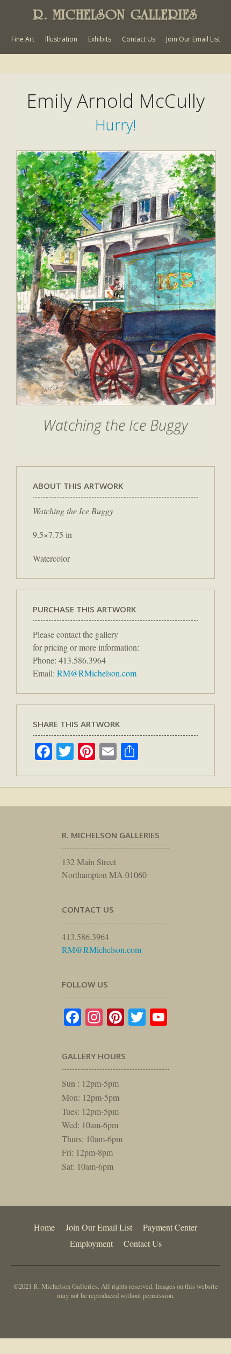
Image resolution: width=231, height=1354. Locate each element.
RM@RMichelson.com (96, 673)
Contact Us (138, 39)
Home (44, 1227)
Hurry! (115, 125)
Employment (91, 1243)
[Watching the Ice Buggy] (116, 410)
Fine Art (22, 39)
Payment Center (170, 1227)
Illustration (61, 39)
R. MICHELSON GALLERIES (115, 14)
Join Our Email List (193, 39)
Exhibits (99, 39)
